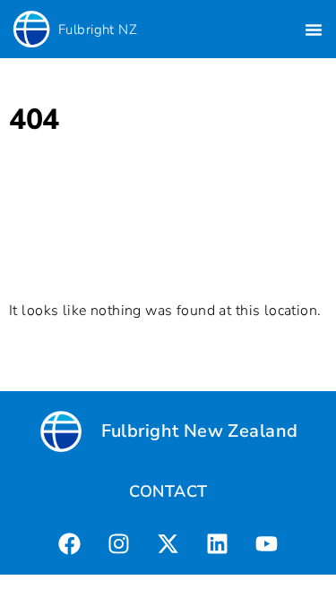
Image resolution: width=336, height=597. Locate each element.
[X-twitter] (167, 543)
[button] (313, 29)
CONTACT (168, 491)
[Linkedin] (216, 543)
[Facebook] (69, 543)
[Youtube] (266, 543)
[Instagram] (118, 543)
